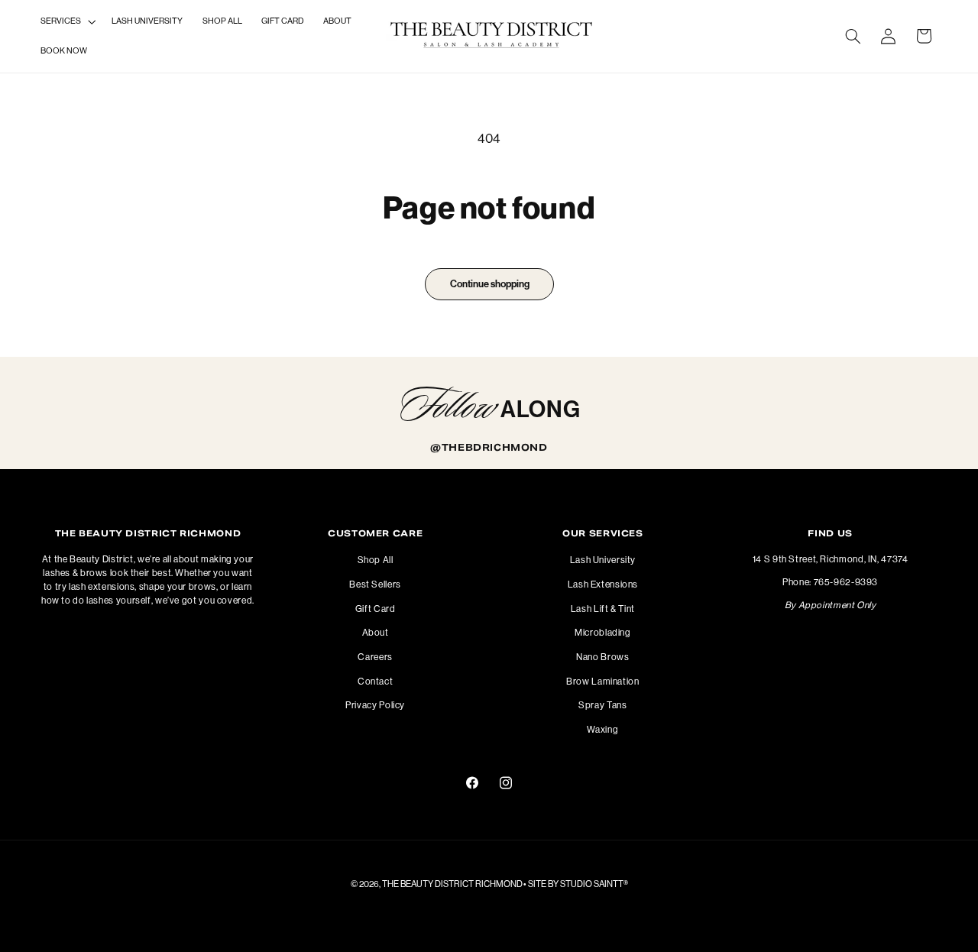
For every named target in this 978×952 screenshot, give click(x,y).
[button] (66, 21)
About (375, 632)
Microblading (603, 632)
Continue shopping (489, 284)
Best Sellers (375, 584)
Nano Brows (602, 657)
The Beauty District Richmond (452, 883)
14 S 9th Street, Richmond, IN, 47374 (830, 560)
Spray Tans (602, 705)
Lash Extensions (603, 584)
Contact (375, 681)
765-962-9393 (846, 583)
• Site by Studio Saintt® (575, 883)
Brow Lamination (602, 681)
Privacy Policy (375, 705)
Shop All (375, 560)
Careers (375, 657)
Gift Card (375, 609)
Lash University (603, 560)
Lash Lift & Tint (603, 609)
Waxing (602, 729)
